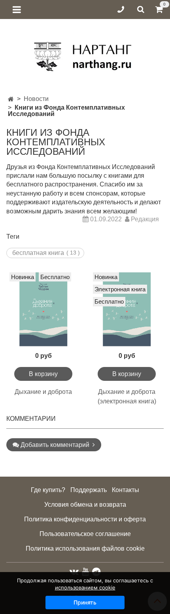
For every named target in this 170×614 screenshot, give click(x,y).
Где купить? (48, 490)
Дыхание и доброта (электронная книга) (127, 396)
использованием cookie (85, 587)
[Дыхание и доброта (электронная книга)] (127, 309)
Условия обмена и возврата (85, 504)
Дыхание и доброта (43, 391)
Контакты (125, 490)
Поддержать (88, 490)
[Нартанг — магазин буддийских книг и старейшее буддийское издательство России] (85, 54)
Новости (36, 98)
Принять (85, 602)
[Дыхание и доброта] (43, 309)
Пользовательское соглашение (85, 533)
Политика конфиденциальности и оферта (85, 519)
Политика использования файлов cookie (85, 548)
